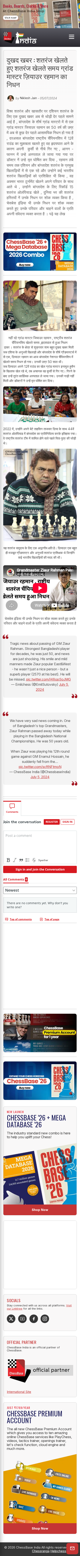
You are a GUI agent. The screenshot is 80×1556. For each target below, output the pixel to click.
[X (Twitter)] (11, 1319)
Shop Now (40, 1210)
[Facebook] (33, 1319)
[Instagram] (45, 1319)
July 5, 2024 (40, 777)
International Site (19, 1392)
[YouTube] (22, 1319)
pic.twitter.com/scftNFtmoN (40, 767)
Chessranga (40, 1551)
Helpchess (58, 1551)
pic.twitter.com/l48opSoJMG (48, 679)
